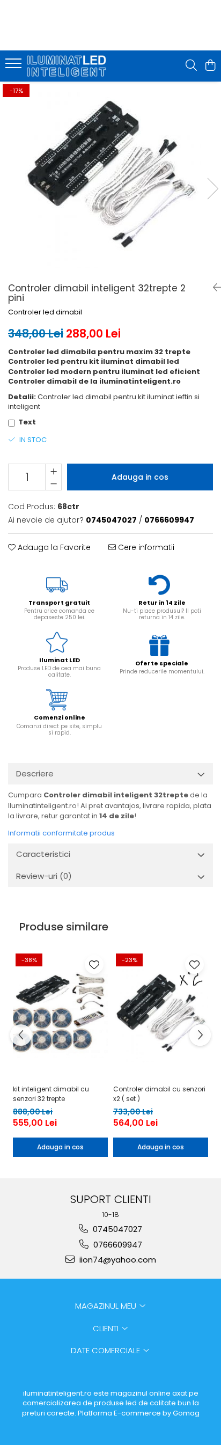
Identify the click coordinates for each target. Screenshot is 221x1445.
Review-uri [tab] (44, 876)
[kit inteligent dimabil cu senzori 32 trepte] (60, 1015)
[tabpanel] (110, 178)
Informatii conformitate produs (61, 833)
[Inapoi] (213, 287)
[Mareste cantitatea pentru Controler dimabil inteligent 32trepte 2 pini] (53, 471)
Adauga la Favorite (53, 547)
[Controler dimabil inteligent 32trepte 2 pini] (110, 178)
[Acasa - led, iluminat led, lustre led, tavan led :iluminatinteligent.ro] (70, 66)
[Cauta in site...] (191, 66)
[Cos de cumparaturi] (210, 66)
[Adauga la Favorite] (94, 964)
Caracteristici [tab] (43, 854)
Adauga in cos (140, 477)
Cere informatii (145, 547)
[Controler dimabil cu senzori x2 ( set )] (160, 1015)
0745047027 (116, 1229)
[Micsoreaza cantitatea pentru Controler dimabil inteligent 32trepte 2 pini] (53, 483)
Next (212, 189)
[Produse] (14, 66)
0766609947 (116, 1244)
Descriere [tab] (35, 773)
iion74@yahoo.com (116, 1259)
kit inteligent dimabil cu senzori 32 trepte (51, 1093)
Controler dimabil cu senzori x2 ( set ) (159, 1093)
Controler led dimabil (45, 312)
